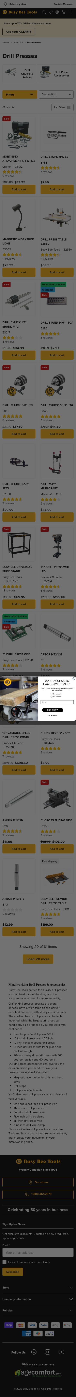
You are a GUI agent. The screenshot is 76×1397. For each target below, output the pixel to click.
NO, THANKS (52, 715)
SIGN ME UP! (53, 710)
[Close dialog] (74, 678)
